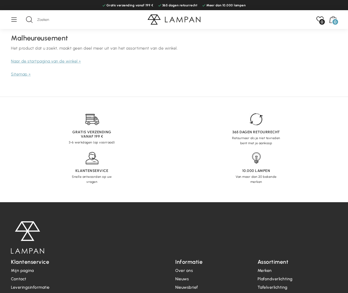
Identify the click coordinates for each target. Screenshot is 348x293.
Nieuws (182, 278)
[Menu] (16, 19)
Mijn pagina (22, 270)
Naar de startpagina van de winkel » (46, 61)
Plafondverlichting (275, 278)
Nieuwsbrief (186, 287)
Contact (18, 278)
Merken (265, 270)
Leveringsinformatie (30, 287)
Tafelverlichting (273, 287)
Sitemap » (21, 74)
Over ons (184, 270)
